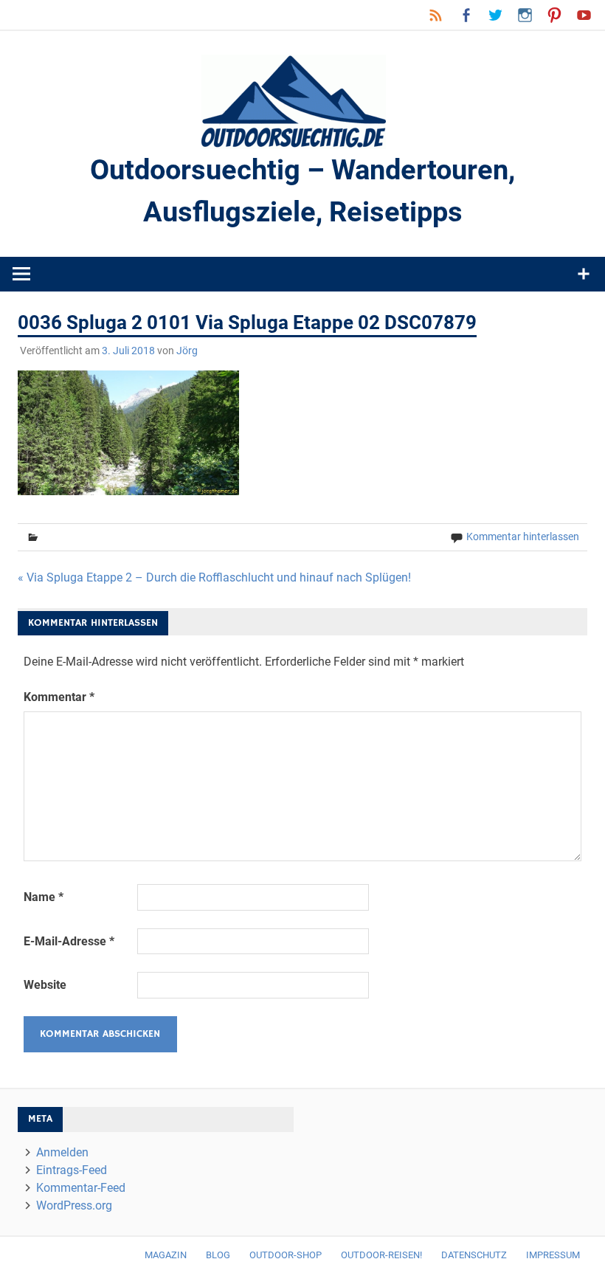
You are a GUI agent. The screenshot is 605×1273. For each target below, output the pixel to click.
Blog (218, 1254)
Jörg (187, 350)
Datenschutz (474, 1254)
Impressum (553, 1254)
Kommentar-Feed (80, 1188)
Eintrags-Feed (71, 1170)
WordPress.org (74, 1205)
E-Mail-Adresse (69, 941)
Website (45, 985)
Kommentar (59, 697)
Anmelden (62, 1152)
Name (43, 897)
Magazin (166, 1254)
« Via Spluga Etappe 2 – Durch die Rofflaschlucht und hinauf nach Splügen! (214, 577)
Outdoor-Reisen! (381, 1254)
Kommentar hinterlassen (522, 536)
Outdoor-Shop (285, 1254)
